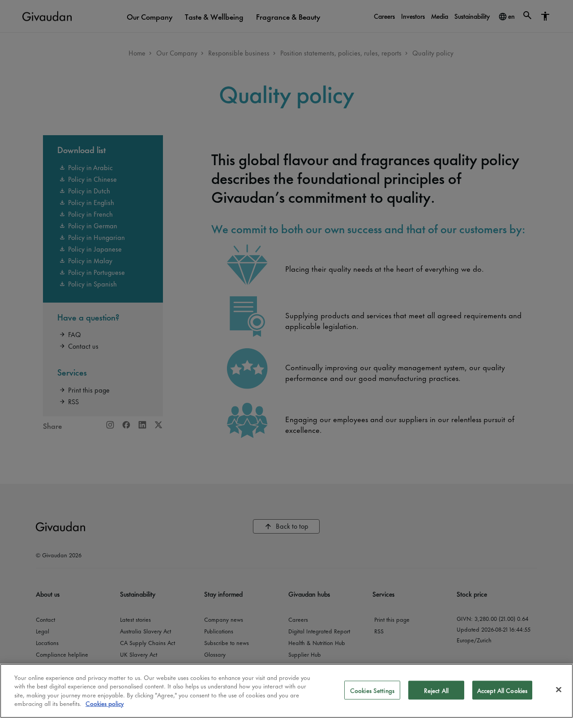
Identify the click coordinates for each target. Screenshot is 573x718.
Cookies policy (105, 703)
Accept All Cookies (502, 690)
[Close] (559, 690)
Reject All (436, 690)
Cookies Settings (372, 690)
